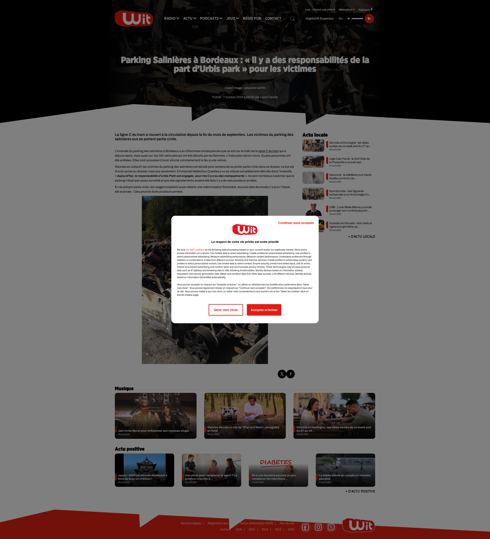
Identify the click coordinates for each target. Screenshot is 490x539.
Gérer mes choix (226, 310)
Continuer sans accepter (296, 223)
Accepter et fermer (264, 310)
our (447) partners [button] (195, 249)
